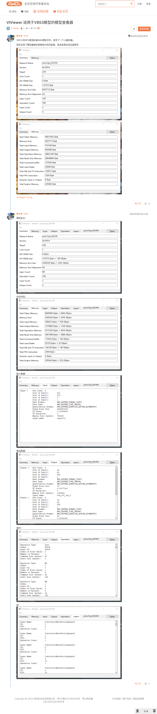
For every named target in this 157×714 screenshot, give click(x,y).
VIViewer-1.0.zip (24, 197)
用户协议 (127, 698)
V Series (15, 28)
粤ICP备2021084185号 (68, 698)
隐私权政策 (138, 698)
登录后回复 (144, 29)
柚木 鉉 (22, 36)
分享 (139, 203)
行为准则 (116, 698)
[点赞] (145, 203)
